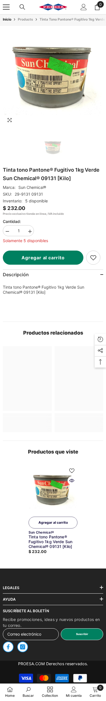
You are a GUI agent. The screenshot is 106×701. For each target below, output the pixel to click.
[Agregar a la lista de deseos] (72, 470)
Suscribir (82, 634)
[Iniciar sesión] (84, 7)
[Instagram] (22, 647)
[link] (93, 258)
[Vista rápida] (72, 480)
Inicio (7, 19)
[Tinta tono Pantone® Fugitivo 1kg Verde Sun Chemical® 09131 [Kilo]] (53, 489)
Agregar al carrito (42, 257)
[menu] (6, 7)
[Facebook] (8, 647)
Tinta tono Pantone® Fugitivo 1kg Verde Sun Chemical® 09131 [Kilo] (50, 541)
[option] (53, 76)
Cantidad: (12, 221)
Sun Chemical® (32, 187)
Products (25, 19)
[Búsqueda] (22, 7)
